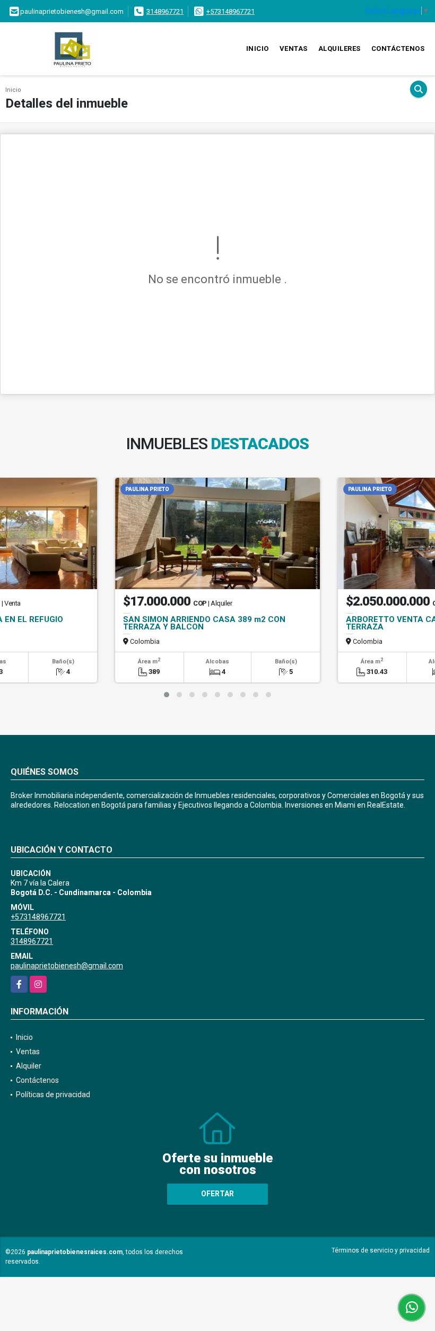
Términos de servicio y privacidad (381, 1250)
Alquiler (28, 1066)
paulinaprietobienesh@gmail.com (67, 965)
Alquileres (339, 48)
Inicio (257, 48)
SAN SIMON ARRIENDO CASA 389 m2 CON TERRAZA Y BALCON (204, 623)
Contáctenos (398, 48)
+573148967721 (230, 11)
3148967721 (165, 11)
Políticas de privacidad (53, 1094)
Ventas (294, 48)
